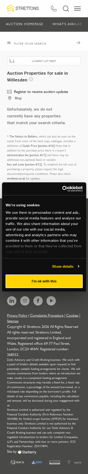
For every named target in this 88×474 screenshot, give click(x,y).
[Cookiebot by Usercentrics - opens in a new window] (63, 189)
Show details (62, 266)
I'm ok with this (44, 281)
